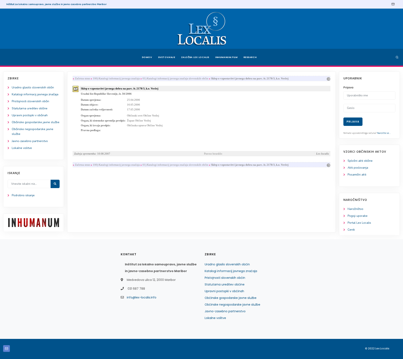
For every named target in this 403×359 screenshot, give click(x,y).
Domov (147, 57)
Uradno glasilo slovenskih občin (33, 87)
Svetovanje (166, 57)
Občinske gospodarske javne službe (35, 122)
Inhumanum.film (226, 57)
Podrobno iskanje (23, 195)
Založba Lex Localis (195, 57)
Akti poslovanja (358, 168)
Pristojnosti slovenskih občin (30, 101)
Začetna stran (82, 78)
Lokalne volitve (22, 148)
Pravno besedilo (213, 153)
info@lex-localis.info (141, 297)
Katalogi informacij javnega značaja (35, 94)
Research (250, 57)
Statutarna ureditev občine (29, 108)
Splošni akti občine (360, 161)
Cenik (351, 230)
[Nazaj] (328, 78)
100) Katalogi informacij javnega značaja (116, 78)
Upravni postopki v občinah (30, 115)
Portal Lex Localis (359, 223)
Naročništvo (355, 209)
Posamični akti (357, 175)
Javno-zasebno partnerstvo (30, 141)
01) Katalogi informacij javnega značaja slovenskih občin (175, 78)
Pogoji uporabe (358, 216)
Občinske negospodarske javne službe (232, 304)
